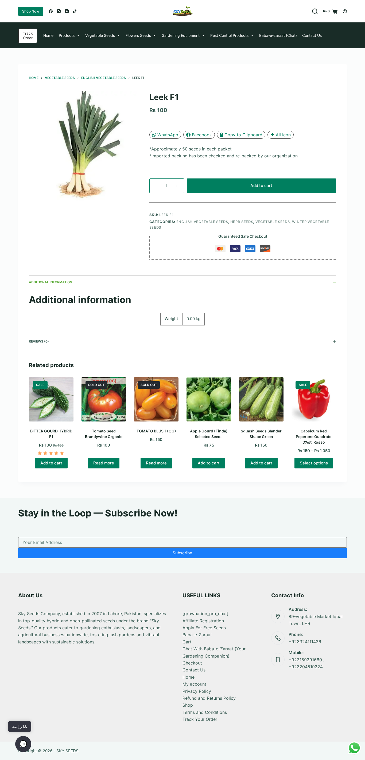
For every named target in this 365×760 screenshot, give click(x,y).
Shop (188, 705)
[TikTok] (75, 11)
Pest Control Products (229, 35)
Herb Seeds (241, 222)
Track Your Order (200, 719)
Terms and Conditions (205, 712)
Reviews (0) (39, 341)
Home (48, 35)
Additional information (50, 282)
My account (194, 684)
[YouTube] (67, 11)
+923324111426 (305, 641)
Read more (103, 462)
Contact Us (312, 35)
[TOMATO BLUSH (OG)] (156, 399)
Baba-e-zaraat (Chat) (278, 35)
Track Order (28, 35)
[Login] (345, 11)
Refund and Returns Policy (209, 698)
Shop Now (30, 11)
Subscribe (182, 552)
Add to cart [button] (51, 462)
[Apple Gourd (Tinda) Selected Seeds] (209, 399)
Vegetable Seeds (100, 35)
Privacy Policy (197, 691)
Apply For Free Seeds (204, 627)
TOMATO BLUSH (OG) (156, 431)
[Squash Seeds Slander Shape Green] (261, 399)
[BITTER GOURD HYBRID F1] (51, 399)
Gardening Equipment (181, 35)
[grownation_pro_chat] (205, 613)
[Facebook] (51, 11)
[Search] (315, 11)
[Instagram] (59, 11)
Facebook (202, 134)
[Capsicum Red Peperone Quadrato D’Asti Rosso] (314, 399)
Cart (187, 641)
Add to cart (261, 185)
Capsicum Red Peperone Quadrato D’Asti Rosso (314, 436)
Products (67, 35)
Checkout (192, 663)
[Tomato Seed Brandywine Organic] (103, 399)
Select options (314, 462)
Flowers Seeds (138, 35)
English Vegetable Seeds (202, 222)
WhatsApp (167, 134)
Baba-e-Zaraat (197, 634)
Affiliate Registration (203, 620)
